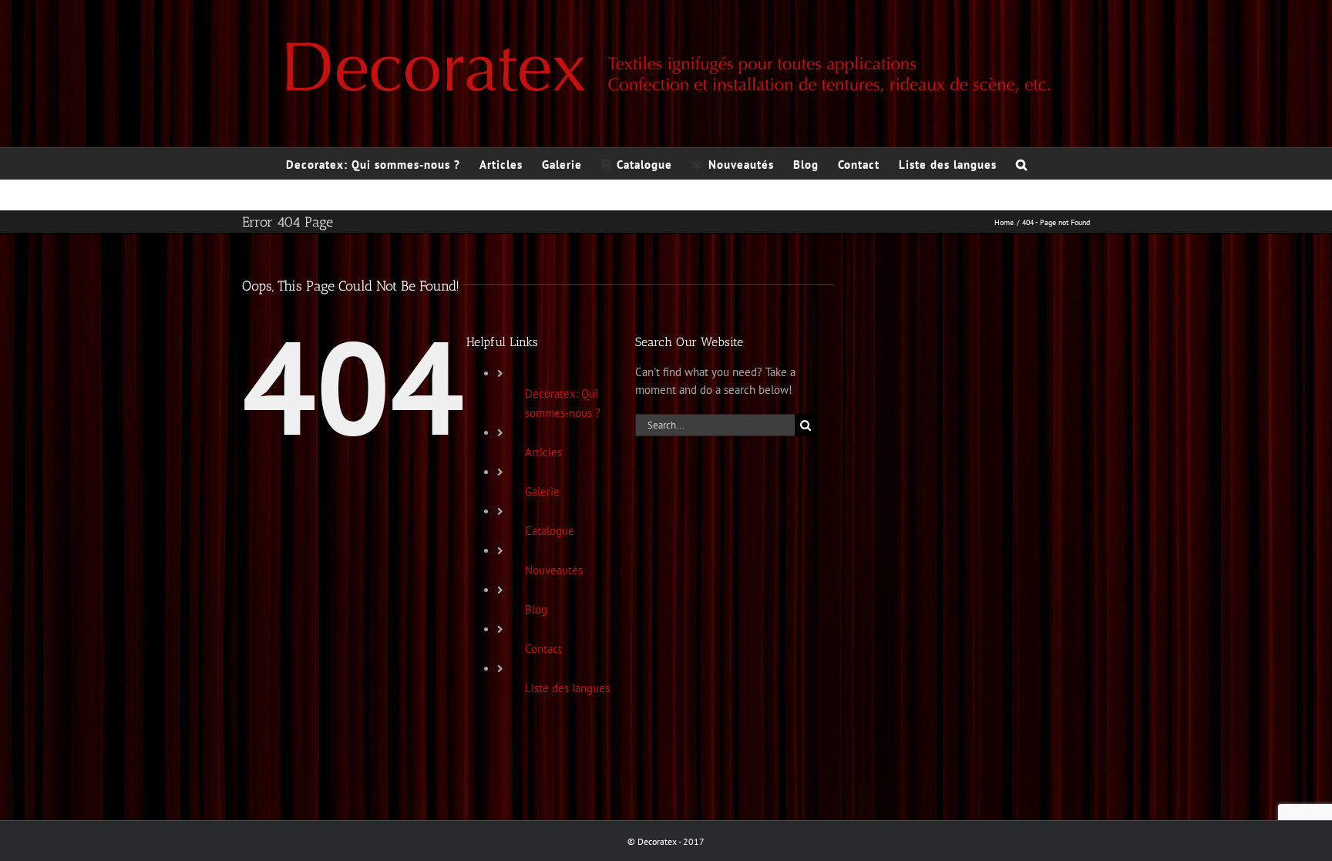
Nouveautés (554, 570)
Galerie (542, 491)
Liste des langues (567, 688)
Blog (536, 609)
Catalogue (549, 530)
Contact (543, 648)
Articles (543, 452)
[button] (1022, 163)
